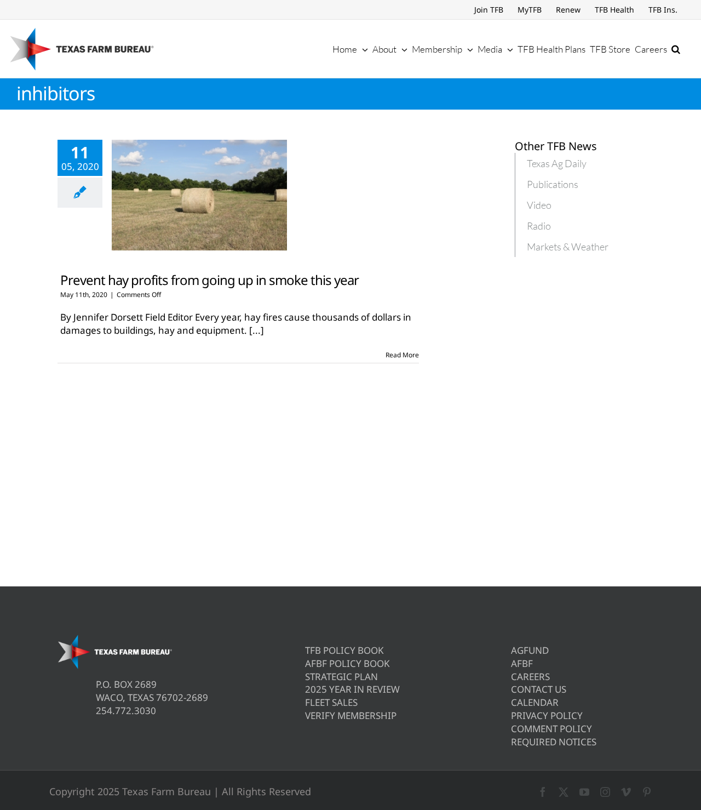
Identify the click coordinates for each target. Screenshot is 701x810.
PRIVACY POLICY (547, 715)
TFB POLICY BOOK (344, 650)
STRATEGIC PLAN (341, 676)
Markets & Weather (567, 247)
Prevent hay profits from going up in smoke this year (209, 280)
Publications (552, 184)
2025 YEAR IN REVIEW (352, 689)
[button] (675, 49)
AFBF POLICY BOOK (347, 663)
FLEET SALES (331, 702)
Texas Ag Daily (557, 163)
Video (539, 205)
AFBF (522, 663)
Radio (539, 226)
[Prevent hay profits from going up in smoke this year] (199, 195)
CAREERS (530, 676)
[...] (256, 330)
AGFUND (530, 650)
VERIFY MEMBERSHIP (351, 715)
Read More (402, 355)
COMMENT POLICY (551, 728)
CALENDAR (535, 702)
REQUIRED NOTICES (553, 741)
